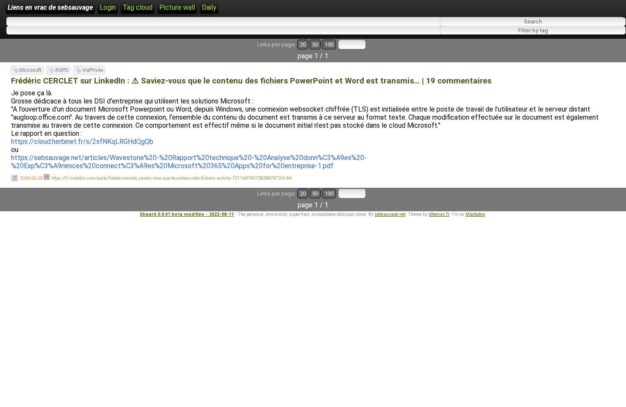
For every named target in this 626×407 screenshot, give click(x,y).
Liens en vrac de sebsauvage (50, 7)
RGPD (62, 70)
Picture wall (177, 7)
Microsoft (31, 70)
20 (303, 44)
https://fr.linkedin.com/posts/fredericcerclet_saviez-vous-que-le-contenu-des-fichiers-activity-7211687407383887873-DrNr (171, 178)
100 (328, 44)
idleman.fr (439, 214)
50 (315, 44)
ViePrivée (92, 70)
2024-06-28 (31, 178)
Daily (209, 7)
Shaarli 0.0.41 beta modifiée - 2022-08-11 (187, 214)
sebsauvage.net (390, 214)
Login (108, 7)
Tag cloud (137, 7)
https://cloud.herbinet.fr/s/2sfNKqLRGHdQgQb (82, 142)
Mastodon (475, 214)
